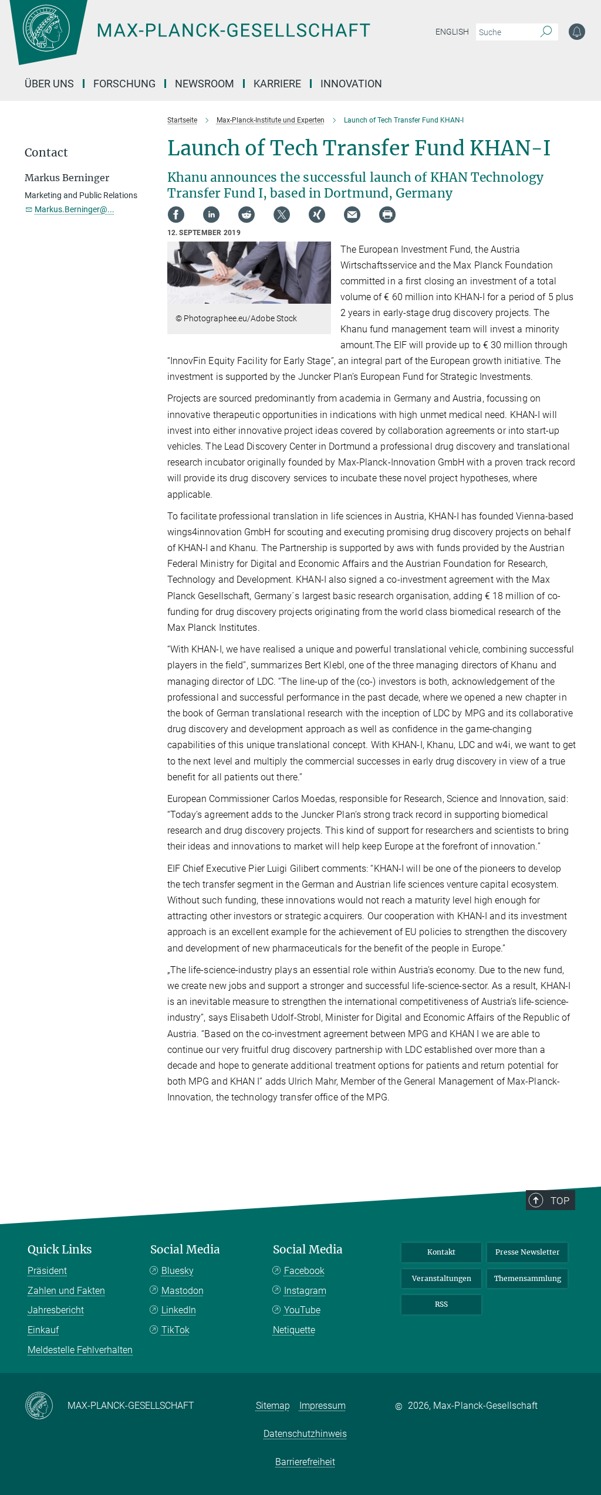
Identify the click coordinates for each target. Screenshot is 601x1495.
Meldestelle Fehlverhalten (80, 1349)
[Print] (387, 214)
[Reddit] (246, 214)
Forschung (124, 83)
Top (560, 1201)
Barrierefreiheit (305, 1461)
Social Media (185, 1249)
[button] (320, 295)
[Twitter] (282, 214)
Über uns (49, 83)
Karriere (277, 83)
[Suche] (546, 32)
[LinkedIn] (211, 214)
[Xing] (317, 214)
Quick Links (60, 1249)
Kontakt (441, 1252)
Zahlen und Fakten (66, 1290)
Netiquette (294, 1330)
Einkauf (43, 1330)
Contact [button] (46, 152)
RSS (441, 1304)
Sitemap (273, 1405)
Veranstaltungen (441, 1278)
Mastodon (182, 1290)
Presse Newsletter (527, 1252)
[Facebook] (176, 214)
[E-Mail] (352, 214)
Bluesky (177, 1270)
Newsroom (204, 83)
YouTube (302, 1310)
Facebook (304, 1270)
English (452, 31)
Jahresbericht (56, 1310)
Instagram (305, 1290)
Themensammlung (527, 1278)
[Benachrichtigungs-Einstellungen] (577, 31)
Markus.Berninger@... (74, 209)
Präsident (47, 1270)
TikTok (175, 1330)
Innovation (351, 83)
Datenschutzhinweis (305, 1433)
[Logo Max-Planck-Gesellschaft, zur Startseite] (219, 41)
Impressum (322, 1405)
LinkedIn (178, 1310)
